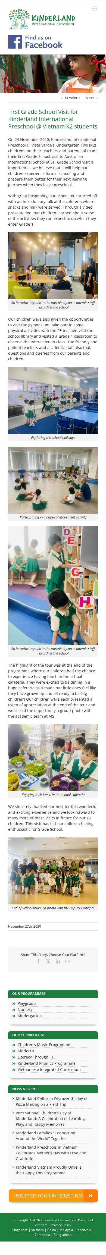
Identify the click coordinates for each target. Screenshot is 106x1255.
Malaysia (66, 1229)
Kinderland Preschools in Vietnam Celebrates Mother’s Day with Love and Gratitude (51, 1153)
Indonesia (84, 1229)
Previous (72, 97)
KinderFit (26, 1050)
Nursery (25, 1009)
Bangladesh (62, 1234)
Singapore (20, 1229)
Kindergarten (30, 1015)
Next (90, 97)
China (51, 1229)
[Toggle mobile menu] (95, 8)
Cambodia (42, 1234)
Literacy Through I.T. (36, 1057)
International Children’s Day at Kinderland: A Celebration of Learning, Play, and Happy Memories (51, 1118)
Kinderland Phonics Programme (47, 1063)
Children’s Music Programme (44, 1044)
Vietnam (37, 1229)
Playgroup (27, 1003)
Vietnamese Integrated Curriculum (49, 1069)
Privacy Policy (61, 1225)
